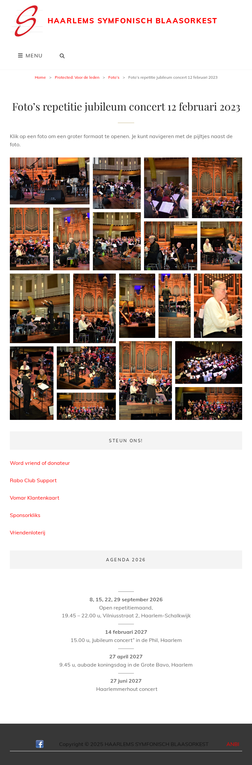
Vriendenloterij (27, 532)
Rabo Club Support (33, 480)
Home (40, 77)
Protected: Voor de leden (77, 77)
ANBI (232, 744)
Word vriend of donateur (40, 463)
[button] (50, 180)
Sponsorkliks (25, 515)
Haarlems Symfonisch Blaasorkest (133, 20)
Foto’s (113, 77)
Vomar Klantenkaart (34, 497)
